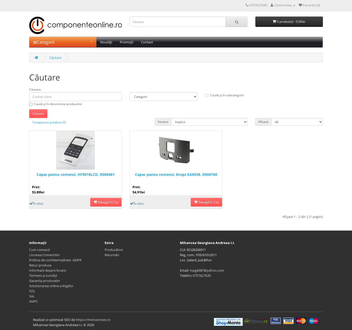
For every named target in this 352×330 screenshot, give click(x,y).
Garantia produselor (44, 280)
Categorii (45, 42)
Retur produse (40, 265)
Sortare (163, 122)
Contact (147, 42)
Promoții (126, 42)
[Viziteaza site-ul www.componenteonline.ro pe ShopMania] (228, 321)
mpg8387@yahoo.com (207, 270)
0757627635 (202, 275)
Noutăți (106, 42)
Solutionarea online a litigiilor (51, 286)
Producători (114, 249)
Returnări (112, 255)
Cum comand (39, 249)
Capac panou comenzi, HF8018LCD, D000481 (76, 174)
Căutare (55, 57)
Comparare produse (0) (49, 122)
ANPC (33, 301)
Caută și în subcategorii (227, 95)
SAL (32, 296)
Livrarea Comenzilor (44, 255)
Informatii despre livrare (47, 270)
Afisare (263, 122)
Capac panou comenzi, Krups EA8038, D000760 (176, 174)
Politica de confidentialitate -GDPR (55, 260)
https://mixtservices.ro (93, 319)
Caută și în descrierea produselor (58, 104)
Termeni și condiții (43, 275)
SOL (32, 291)
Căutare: (35, 89)
